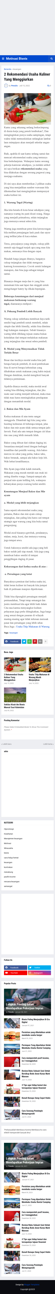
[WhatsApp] (29, 641)
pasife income (9, 877)
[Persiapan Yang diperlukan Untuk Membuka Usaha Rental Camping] (12, 1049)
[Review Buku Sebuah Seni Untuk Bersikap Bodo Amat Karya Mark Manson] (12, 1075)
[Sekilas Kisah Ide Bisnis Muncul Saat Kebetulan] (15, 694)
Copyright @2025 (27, 1289)
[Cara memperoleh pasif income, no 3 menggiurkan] (12, 1062)
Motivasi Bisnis (16, 58)
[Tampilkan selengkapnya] (45, 641)
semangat (8, 886)
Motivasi (7, 843)
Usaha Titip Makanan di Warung (33, 626)
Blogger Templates (31, 1285)
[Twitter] (24, 641)
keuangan (17, 69)
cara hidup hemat (11, 858)
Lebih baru (7, 744)
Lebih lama (47, 744)
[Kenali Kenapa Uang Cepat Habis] (12, 1102)
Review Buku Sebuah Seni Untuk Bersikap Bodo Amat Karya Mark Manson (36, 1074)
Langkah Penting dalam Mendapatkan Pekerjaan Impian (24, 1006)
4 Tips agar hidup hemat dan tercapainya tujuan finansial (34, 1086)
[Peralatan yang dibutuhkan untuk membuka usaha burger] (12, 1036)
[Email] (40, 641)
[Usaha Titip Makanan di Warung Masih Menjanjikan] (40, 664)
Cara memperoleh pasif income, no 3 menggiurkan (35, 1059)
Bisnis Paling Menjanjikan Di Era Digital (36, 1021)
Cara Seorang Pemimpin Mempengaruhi (32, 1112)
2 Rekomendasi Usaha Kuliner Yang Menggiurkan (13, 677)
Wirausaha (8, 848)
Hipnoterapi (9, 829)
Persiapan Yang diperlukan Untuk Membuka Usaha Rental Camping (36, 1046)
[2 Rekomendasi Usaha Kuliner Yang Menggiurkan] (15, 664)
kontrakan (8, 867)
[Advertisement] (27, 27)
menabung (8, 872)
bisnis (6, 853)
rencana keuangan (11, 881)
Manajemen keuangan (13, 838)
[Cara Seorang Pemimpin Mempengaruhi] (12, 1115)
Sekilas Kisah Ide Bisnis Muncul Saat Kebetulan (14, 706)
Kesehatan (8, 834)
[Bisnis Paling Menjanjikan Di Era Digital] (12, 1023)
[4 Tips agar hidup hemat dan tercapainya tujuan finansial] (12, 1089)
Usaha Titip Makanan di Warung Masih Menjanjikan (39, 677)
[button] (3, 58)
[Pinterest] (35, 641)
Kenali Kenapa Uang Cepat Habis (36, 1098)
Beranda (7, 69)
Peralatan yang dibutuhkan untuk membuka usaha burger (36, 1033)
